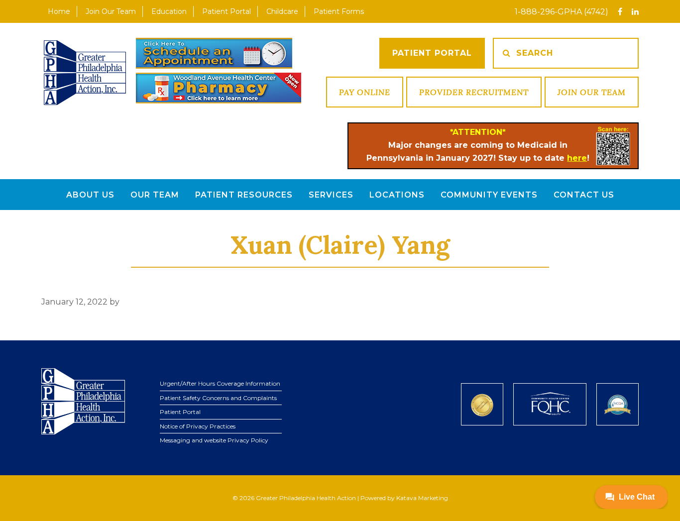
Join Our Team (592, 92)
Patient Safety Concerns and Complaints (218, 398)
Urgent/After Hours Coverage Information (220, 383)
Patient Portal (432, 53)
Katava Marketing (422, 498)
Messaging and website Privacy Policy (214, 440)
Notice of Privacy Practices (197, 426)
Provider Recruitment (474, 92)
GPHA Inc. (84, 72)
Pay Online (364, 92)
